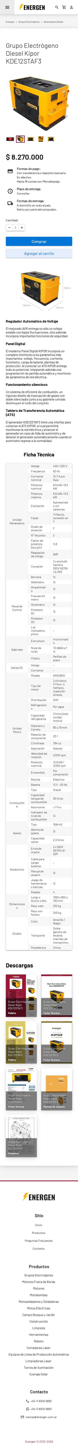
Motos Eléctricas (38, 1308)
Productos (38, 1233)
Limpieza (38, 1328)
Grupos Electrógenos (38, 1275)
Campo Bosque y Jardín (38, 1315)
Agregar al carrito (39, 253)
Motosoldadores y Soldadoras (39, 1301)
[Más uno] (22, 227)
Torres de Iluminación (38, 1367)
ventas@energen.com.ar (41, 1417)
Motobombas (38, 1295)
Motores (38, 1288)
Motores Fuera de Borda (38, 1282)
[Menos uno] (9, 227)
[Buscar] (57, 7)
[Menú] (7, 7)
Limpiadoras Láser (39, 1361)
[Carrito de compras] (64, 7)
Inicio (38, 1225)
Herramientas (38, 1334)
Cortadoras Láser (39, 1348)
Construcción (39, 1321)
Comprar (39, 241)
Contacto (39, 1248)
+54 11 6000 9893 (41, 1401)
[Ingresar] (71, 7)
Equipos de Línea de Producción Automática (39, 1354)
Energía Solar (39, 1374)
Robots (38, 1341)
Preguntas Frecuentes (39, 1240)
